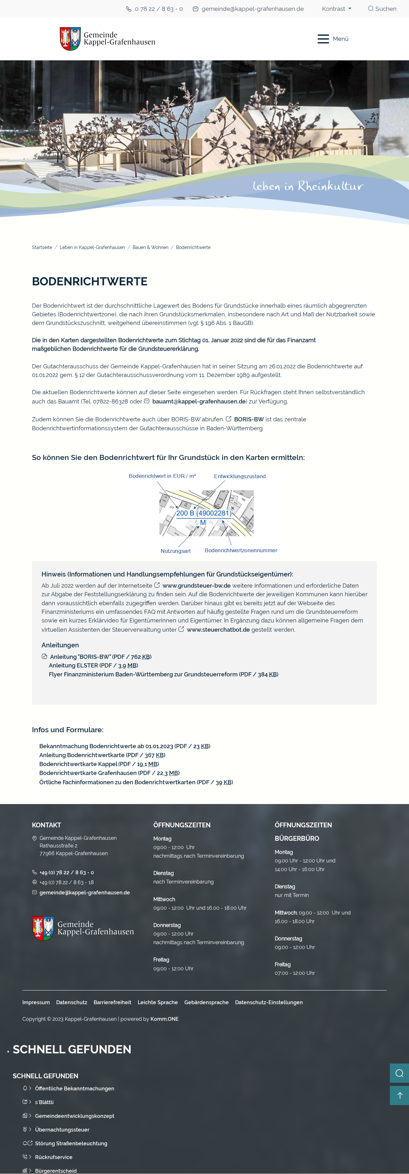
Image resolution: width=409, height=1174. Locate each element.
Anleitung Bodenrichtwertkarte (102, 755)
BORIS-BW (249, 419)
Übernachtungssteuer (62, 1130)
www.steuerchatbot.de (218, 629)
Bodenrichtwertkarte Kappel (99, 764)
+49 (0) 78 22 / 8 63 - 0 (67, 872)
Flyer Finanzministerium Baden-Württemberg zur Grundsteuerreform (163, 674)
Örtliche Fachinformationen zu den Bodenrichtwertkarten (136, 782)
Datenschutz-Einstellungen (269, 1002)
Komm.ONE (164, 1019)
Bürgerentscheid (56, 1171)
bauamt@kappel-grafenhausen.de (199, 401)
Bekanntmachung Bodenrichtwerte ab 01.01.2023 (124, 746)
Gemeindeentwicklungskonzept (74, 1116)
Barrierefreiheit (112, 1002)
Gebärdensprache (206, 1002)
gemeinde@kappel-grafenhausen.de (253, 8)
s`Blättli (44, 1102)
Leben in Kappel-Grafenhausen (92, 247)
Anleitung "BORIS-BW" (100, 656)
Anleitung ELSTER (93, 665)
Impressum (36, 1002)
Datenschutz (71, 1002)
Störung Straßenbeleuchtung (71, 1143)
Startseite (42, 247)
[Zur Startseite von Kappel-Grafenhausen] (166, 39)
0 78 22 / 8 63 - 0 (159, 8)
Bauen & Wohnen (150, 247)
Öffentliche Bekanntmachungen (74, 1089)
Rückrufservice (54, 1157)
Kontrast (334, 8)
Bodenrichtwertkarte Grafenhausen (109, 773)
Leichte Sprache (158, 1002)
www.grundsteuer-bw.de (197, 585)
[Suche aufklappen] (399, 1073)
